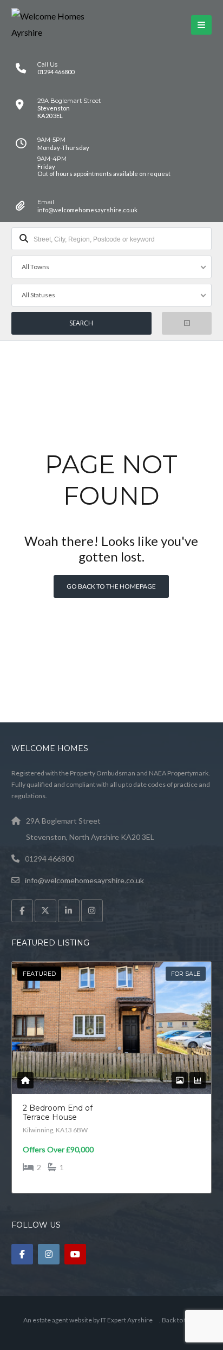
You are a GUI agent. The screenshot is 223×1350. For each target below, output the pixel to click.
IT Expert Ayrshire (127, 1320)
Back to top (177, 1320)
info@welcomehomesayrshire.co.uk (84, 880)
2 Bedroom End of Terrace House (58, 1113)
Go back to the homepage (111, 586)
